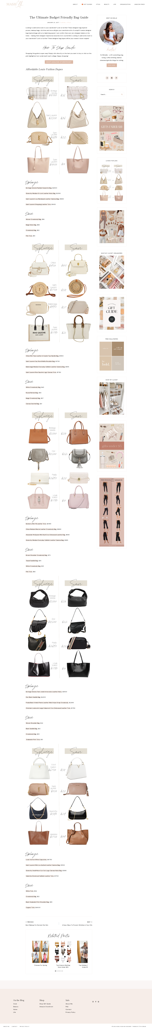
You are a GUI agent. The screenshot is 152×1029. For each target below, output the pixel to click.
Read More (111, 65)
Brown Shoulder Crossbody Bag (36, 555)
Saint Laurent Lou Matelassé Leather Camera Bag (42, 199)
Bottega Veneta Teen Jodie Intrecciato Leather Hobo (44, 692)
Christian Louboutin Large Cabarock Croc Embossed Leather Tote (48, 708)
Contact (69, 1009)
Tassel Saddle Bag (32, 561)
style (69, 22)
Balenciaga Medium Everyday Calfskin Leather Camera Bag (45, 367)
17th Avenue (142, 1026)
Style (15, 1004)
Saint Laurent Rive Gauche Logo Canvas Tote (41, 372)
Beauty (15, 1007)
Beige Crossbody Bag (33, 398)
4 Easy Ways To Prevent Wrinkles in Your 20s (77, 923)
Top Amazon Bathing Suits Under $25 (63, 966)
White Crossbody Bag (33, 387)
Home (15, 1009)
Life (14, 1012)
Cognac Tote (30, 907)
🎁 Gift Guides (87, 4)
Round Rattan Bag (32, 393)
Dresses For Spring (40, 965)
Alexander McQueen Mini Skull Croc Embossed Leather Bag (45, 535)
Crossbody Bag (31, 230)
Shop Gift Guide (45, 1004)
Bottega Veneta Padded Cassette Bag (39, 188)
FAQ (67, 1007)
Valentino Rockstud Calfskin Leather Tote (40, 876)
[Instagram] (93, 1001)
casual (63, 22)
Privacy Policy (70, 1012)
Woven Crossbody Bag (33, 219)
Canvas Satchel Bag (32, 404)
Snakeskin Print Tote (33, 739)
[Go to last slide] (32, 955)
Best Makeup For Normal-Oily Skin (37, 923)
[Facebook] (95, 1001)
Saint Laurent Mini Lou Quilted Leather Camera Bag (43, 865)
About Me (69, 1004)
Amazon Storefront (46, 1007)
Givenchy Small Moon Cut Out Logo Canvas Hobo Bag (44, 871)
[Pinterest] (98, 1001)
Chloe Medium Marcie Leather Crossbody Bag (41, 529)
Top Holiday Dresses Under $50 (85, 966)
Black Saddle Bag (31, 729)
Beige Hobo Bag (31, 225)
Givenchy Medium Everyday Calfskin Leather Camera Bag (45, 540)
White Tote (29, 891)
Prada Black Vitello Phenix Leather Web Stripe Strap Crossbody (47, 703)
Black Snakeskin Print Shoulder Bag (37, 902)
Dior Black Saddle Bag (33, 697)
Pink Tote (29, 236)
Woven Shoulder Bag (33, 723)
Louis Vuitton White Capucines (36, 860)
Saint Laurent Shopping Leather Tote (38, 204)
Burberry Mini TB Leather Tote (36, 524)
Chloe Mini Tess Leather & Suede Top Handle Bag (42, 356)
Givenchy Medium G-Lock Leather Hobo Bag (40, 193)
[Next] (85, 955)
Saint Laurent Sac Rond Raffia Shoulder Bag (40, 361)
